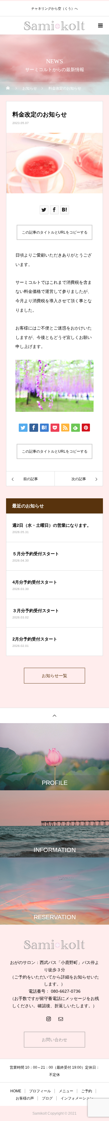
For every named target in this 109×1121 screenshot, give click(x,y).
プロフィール (40, 1091)
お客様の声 (25, 1098)
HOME (15, 1091)
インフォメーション (77, 1098)
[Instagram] (48, 1019)
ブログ (47, 1098)
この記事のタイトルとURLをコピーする (55, 232)
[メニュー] (100, 25)
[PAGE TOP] (54, 715)
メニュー (66, 1091)
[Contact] (61, 1019)
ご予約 (86, 1091)
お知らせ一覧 (54, 675)
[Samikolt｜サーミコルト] (54, 944)
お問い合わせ (54, 1039)
